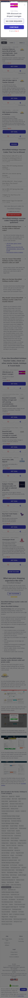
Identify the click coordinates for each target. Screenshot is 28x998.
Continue (14, 27)
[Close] (24, 4)
